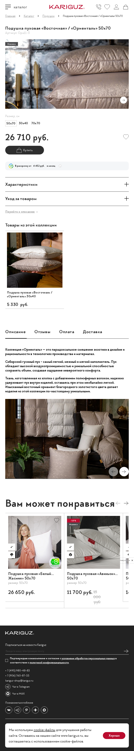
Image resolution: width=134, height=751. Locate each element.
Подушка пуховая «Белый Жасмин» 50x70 (29, 576)
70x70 (35, 123)
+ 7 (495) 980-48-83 (17, 670)
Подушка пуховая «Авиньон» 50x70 (91, 576)
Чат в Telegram (21, 686)
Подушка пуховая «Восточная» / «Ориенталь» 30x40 (29, 294)
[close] (132, 560)
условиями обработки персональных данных (88, 658)
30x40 (23, 123)
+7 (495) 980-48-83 (98, 7)
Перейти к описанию (20, 212)
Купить (52, 593)
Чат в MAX (18, 693)
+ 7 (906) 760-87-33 (17, 675)
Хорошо (114, 735)
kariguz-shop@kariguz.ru (19, 680)
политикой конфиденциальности (49, 662)
